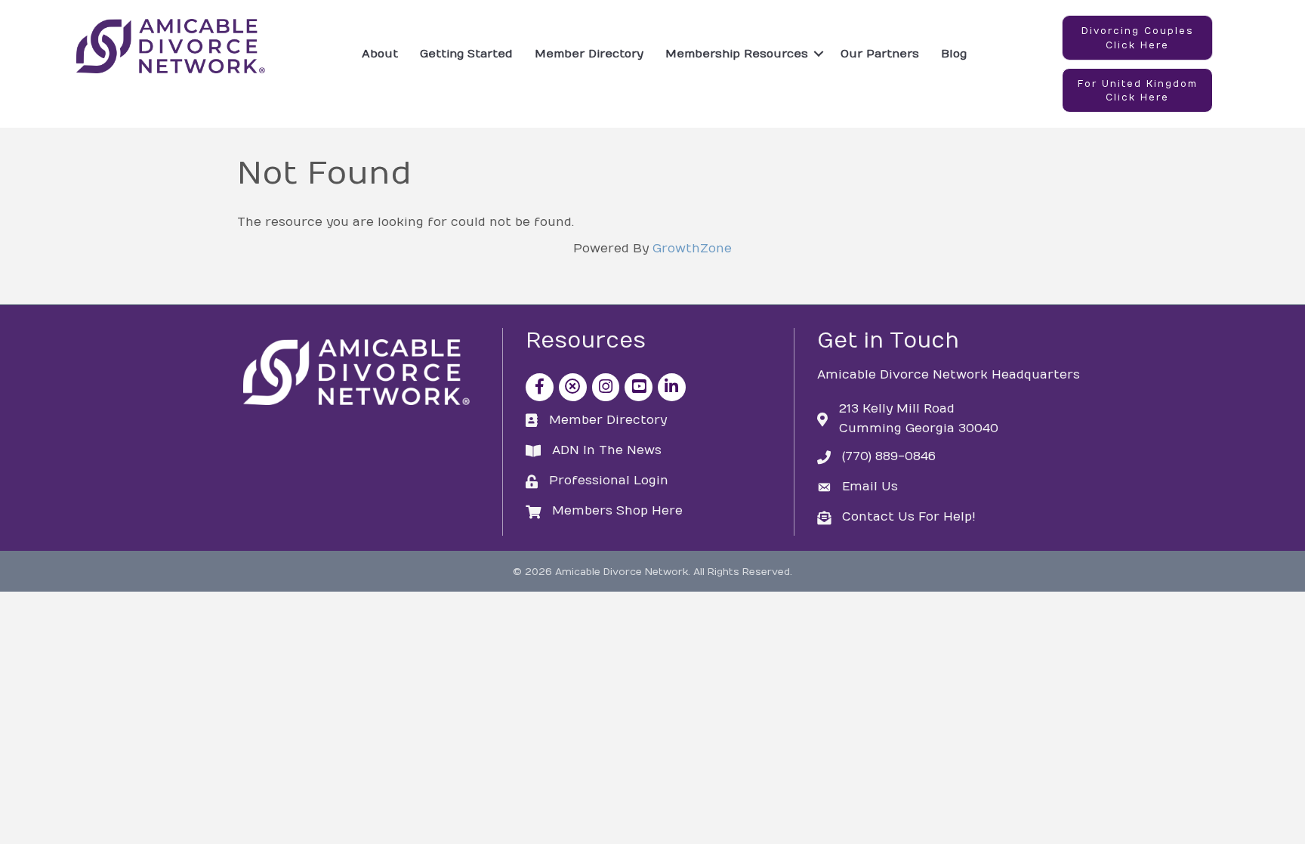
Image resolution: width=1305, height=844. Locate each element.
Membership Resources (736, 53)
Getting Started (466, 53)
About (380, 53)
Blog (954, 53)
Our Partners (880, 53)
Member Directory (589, 53)
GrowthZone (692, 248)
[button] (1137, 37)
